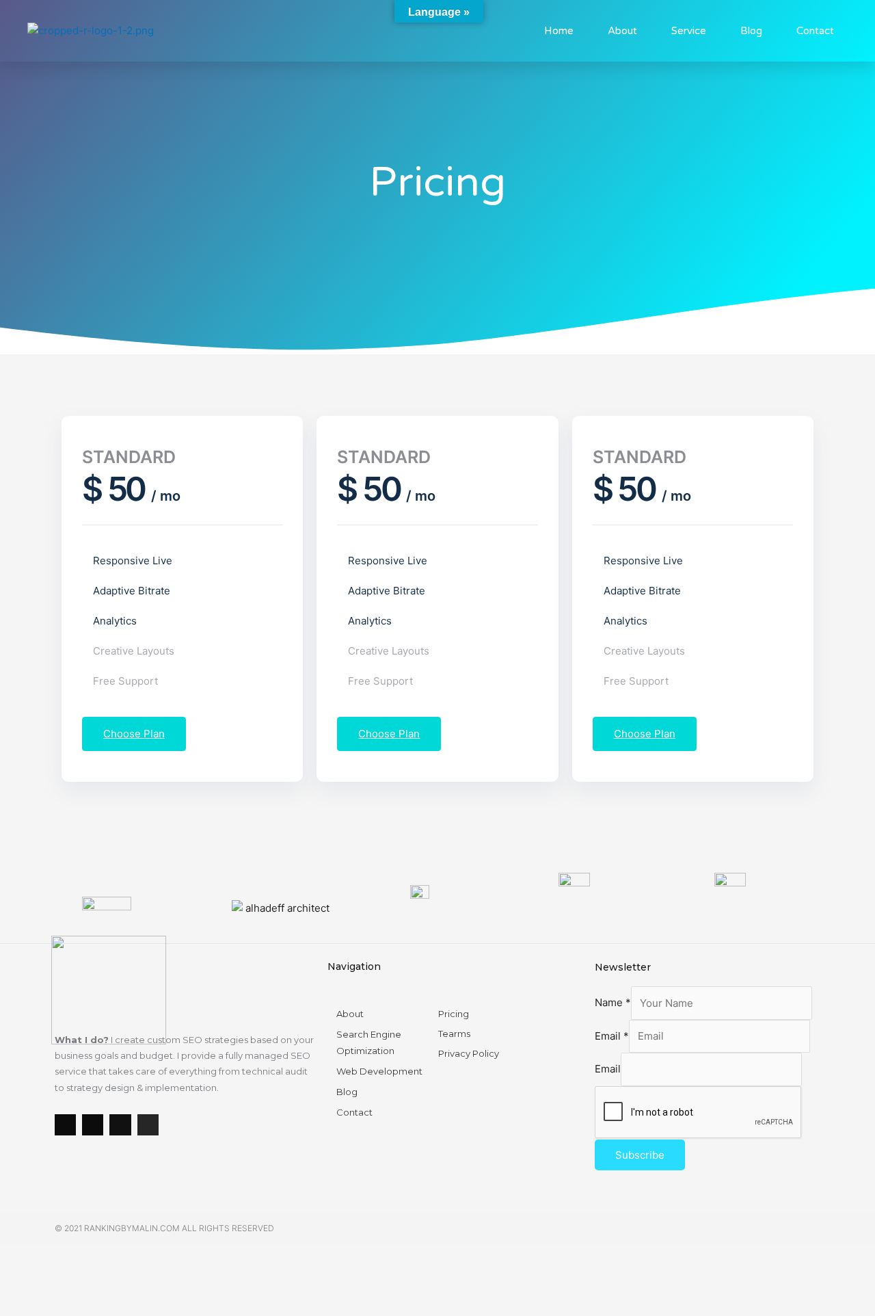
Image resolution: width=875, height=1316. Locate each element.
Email (612, 1035)
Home (559, 31)
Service (688, 31)
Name (613, 1003)
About (622, 31)
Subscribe (639, 1154)
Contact (815, 31)
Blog (751, 31)
